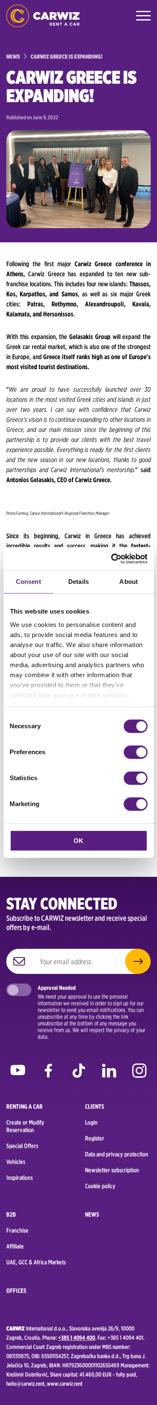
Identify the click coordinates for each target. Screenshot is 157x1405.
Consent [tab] (28, 581)
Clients (94, 1106)
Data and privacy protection (116, 1154)
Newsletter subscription (112, 1170)
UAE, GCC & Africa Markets (36, 1262)
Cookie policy (100, 1186)
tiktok (78, 1072)
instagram (139, 1072)
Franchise (17, 1230)
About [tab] (128, 581)
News (92, 1214)
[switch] (135, 752)
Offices (16, 1291)
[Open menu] (142, 15)
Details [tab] (78, 581)
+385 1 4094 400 (76, 1337)
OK (78, 840)
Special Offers (22, 1146)
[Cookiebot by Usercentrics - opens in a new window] (111, 558)
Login (91, 1122)
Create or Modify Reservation (25, 1126)
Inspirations (19, 1178)
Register (94, 1138)
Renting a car (24, 1106)
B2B (11, 1214)
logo (43, 15)
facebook (48, 1072)
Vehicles (15, 1162)
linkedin (109, 1072)
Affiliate (15, 1246)
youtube (17, 1072)
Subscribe (138, 961)
